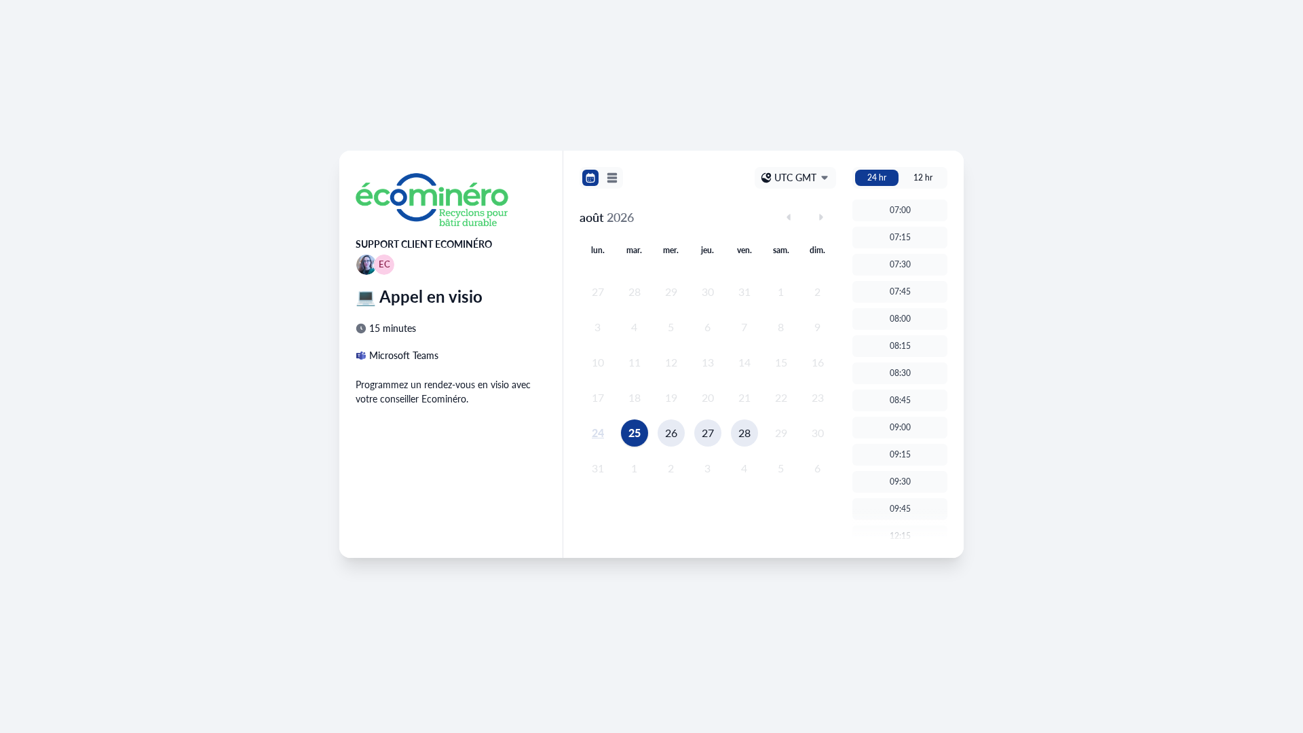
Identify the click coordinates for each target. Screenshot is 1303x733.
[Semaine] (612, 178)
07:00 (900, 210)
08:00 (900, 319)
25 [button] (634, 432)
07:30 (900, 264)
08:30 (900, 373)
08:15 (900, 346)
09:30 (900, 481)
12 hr (922, 177)
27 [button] (708, 432)
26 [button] (671, 432)
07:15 (900, 237)
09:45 (900, 509)
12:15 (900, 536)
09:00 (900, 427)
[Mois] (590, 178)
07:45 (900, 291)
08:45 (900, 400)
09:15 (900, 454)
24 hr (876, 177)
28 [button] (744, 432)
